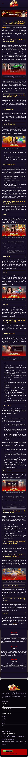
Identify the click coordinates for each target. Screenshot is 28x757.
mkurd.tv (15, 623)
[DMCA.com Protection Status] (8, 751)
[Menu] (3, 3)
